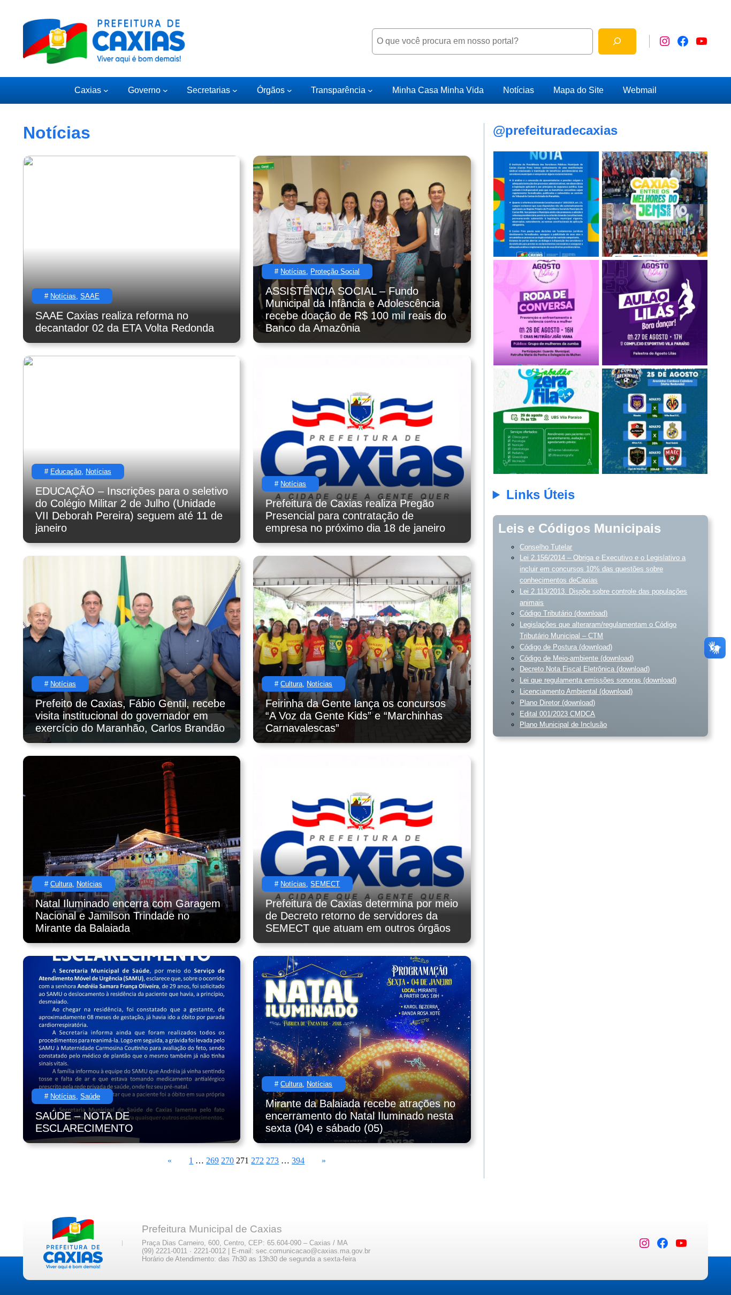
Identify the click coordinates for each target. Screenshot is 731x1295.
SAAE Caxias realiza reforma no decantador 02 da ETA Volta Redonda (124, 322)
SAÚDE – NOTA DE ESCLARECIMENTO (84, 1122)
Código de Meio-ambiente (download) (577, 658)
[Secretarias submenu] (235, 90)
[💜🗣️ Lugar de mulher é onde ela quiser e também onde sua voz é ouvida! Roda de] (546, 313)
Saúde (90, 1096)
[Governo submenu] (165, 90)
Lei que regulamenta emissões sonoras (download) (598, 680)
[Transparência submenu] (370, 90)
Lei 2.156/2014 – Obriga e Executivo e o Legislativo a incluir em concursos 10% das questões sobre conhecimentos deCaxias (603, 569)
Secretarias (208, 90)
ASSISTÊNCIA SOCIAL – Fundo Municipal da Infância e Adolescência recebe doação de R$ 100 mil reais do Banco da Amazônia (355, 309)
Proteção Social (335, 271)
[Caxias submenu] (106, 90)
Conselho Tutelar (546, 547)
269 (212, 1160)
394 (298, 1160)
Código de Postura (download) (566, 647)
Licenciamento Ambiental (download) (576, 691)
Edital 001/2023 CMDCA (557, 714)
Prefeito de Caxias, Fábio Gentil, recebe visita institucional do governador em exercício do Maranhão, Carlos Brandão (130, 716)
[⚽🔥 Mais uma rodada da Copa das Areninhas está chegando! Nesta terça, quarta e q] (655, 421)
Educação (65, 472)
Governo (144, 90)
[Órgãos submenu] (289, 90)
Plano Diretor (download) (557, 703)
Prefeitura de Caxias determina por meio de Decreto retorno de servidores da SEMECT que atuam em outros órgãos (361, 916)
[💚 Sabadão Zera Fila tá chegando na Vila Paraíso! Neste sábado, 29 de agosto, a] (546, 421)
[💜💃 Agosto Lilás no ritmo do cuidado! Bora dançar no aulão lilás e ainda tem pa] (655, 313)
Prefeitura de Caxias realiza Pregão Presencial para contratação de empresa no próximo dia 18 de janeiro (355, 515)
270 (227, 1160)
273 (272, 1160)
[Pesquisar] (617, 41)
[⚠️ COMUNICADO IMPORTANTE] (546, 204)
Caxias (87, 90)
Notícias (63, 296)
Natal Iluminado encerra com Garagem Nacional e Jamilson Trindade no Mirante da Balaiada (127, 916)
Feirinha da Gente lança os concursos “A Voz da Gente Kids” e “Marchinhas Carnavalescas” (355, 716)
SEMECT (325, 884)
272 (257, 1160)
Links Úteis (540, 494)
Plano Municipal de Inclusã (561, 725)
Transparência (338, 90)
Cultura (291, 684)
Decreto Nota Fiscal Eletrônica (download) (585, 669)
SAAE (90, 296)
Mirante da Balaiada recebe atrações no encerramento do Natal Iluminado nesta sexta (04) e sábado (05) (360, 1116)
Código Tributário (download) (563, 613)
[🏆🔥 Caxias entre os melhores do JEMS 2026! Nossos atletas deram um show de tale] (655, 204)
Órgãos (271, 90)
